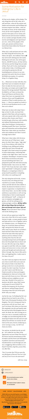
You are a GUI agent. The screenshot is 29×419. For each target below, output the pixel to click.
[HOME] (5, 3)
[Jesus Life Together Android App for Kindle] (22, 408)
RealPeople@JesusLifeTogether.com (14, 400)
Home (4, 391)
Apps (24, 391)
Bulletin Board (17, 391)
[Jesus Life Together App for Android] (15, 408)
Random (8, 369)
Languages (9, 372)
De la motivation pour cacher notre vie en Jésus (15, 378)
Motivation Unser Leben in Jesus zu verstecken (16, 383)
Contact (9, 391)
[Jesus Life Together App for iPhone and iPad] (6, 408)
